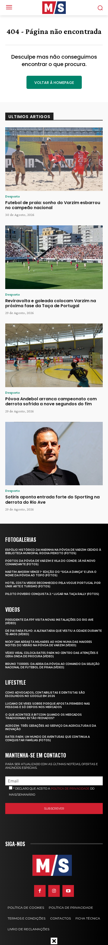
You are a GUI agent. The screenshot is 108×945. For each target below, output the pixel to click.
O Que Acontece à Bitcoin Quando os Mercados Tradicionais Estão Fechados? (43, 716)
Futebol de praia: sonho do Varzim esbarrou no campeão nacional (52, 205)
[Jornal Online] (54, 7)
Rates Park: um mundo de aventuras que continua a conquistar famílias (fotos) (47, 738)
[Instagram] (54, 891)
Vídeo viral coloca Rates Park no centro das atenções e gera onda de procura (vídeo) (51, 654)
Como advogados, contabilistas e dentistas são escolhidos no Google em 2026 (45, 694)
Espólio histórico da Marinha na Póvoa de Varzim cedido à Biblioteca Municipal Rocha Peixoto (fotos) (53, 551)
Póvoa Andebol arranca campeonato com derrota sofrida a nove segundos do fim (51, 401)
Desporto (12, 196)
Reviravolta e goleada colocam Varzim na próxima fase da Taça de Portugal (50, 303)
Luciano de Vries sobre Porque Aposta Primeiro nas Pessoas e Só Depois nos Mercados (47, 705)
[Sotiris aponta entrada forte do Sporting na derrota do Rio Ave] (54, 454)
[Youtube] (68, 891)
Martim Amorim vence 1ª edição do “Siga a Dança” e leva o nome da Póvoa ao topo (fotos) (50, 573)
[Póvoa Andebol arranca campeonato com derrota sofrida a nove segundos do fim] (54, 355)
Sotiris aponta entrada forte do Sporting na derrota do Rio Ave (52, 499)
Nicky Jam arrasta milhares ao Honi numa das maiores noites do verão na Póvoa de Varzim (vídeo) (48, 643)
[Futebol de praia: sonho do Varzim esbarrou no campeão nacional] (54, 159)
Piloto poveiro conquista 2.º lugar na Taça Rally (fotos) (52, 594)
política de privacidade (70, 788)
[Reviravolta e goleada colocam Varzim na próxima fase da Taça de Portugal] (54, 257)
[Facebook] (40, 891)
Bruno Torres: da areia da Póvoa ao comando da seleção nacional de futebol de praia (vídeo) (52, 665)
